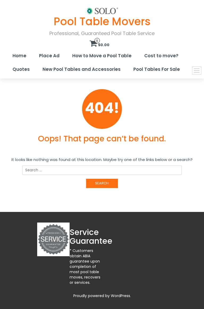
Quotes (21, 69)
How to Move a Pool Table (101, 56)
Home (19, 56)
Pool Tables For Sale (156, 69)
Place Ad (49, 56)
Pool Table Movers (102, 21)
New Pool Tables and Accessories (81, 69)
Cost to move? (161, 56)
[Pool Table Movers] (102, 10)
